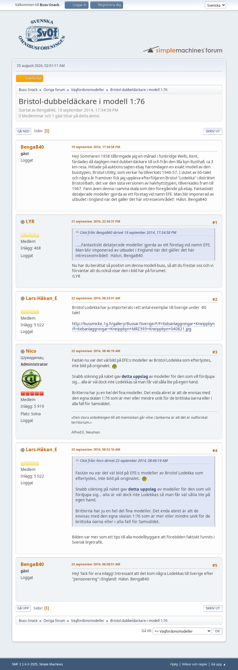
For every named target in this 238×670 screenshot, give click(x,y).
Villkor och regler (194, 664)
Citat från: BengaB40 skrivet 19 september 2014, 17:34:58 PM (128, 232)
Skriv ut (213, 131)
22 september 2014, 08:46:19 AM (95, 351)
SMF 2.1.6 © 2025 (24, 664)
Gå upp (23, 608)
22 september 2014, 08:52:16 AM (95, 449)
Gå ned (23, 131)
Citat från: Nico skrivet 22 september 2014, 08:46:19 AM (123, 460)
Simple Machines (51, 664)
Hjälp (174, 664)
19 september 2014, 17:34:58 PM (95, 147)
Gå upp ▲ (218, 664)
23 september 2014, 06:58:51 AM (95, 564)
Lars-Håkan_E (41, 298)
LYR (30, 221)
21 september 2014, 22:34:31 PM (95, 221)
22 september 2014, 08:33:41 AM (95, 298)
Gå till (146, 630)
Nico (31, 351)
